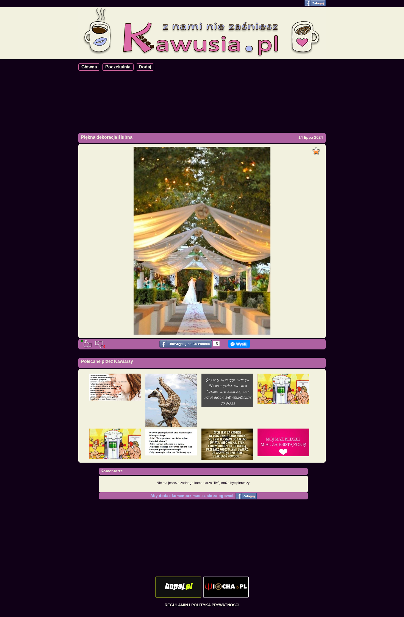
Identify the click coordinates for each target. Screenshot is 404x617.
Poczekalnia (118, 67)
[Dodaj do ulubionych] (317, 149)
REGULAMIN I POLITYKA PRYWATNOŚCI (202, 605)
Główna (89, 67)
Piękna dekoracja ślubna (106, 137)
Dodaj (145, 67)
